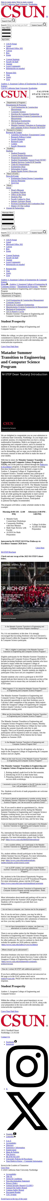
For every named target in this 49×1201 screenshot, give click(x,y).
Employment (11, 1150)
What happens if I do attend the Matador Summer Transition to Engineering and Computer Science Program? (24, 690)
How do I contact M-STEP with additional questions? (21, 969)
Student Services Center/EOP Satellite (26, 162)
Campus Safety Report (15, 1190)
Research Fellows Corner (21, 137)
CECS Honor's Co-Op (20, 123)
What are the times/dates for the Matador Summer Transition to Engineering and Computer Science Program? (24, 715)
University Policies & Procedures (19, 1159)
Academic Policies (18, 192)
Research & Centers (14, 130)
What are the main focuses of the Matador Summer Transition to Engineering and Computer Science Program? (24, 760)
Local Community (13, 66)
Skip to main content (24, 2)
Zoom (8, 55)
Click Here (40, 548)
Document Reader (13, 1192)
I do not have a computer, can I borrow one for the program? (24, 909)
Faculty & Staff (12, 62)
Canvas (9, 51)
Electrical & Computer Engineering (25, 114)
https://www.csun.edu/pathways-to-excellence (20, 945)
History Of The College (20, 206)
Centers (14, 144)
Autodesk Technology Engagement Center (28, 135)
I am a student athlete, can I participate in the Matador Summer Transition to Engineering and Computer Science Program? (24, 847)
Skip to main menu (8, 2)
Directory (10, 1145)
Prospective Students (19, 158)
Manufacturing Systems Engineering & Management (27, 307)
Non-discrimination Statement (18, 1181)
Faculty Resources (18, 146)
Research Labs (17, 141)
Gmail (8, 46)
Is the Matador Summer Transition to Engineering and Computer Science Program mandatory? (24, 627)
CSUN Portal (11, 44)
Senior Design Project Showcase (24, 171)
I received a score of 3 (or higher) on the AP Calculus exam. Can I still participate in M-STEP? (24, 785)
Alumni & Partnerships (15, 208)
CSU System (11, 1194)
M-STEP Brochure (8, 552)
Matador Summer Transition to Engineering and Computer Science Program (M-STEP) (28, 126)
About (9, 185)
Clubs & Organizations (20, 164)
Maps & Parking (12, 1152)
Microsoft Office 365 (14, 48)
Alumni (9, 64)
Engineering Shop (18, 167)
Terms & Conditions (14, 1179)
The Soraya (10, 1154)
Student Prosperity (18, 153)
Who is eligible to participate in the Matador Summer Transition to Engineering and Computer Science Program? (24, 651)
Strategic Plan (16, 197)
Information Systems (19, 169)
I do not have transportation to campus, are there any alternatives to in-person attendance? (24, 927)
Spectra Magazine (18, 181)
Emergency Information (15, 1148)
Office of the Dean (18, 194)
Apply (8, 77)
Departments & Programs (16, 103)
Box (7, 53)
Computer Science (18, 112)
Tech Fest (15, 183)
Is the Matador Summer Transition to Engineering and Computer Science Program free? (24, 743)
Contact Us (5, 1037)
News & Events (12, 174)
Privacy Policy (12, 1183)
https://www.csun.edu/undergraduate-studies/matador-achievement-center (18, 861)
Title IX (9, 1176)
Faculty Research (18, 139)
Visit (8, 75)
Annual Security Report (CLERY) (19, 1185)
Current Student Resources (21, 155)
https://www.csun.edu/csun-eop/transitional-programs (22, 883)
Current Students (12, 59)
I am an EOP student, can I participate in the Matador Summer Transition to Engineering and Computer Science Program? (24, 869)
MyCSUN (5, 39)
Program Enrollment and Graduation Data (27, 204)
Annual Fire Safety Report (16, 1188)
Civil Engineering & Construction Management (25, 300)
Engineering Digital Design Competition (27, 178)
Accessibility (11, 1143)
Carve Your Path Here (9, 346)
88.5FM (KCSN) (13, 1157)
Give (8, 79)
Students (10, 148)
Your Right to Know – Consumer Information (24, 1161)
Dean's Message (17, 190)
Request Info (11, 73)
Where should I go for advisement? (14, 950)
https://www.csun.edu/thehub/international (22, 839)
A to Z (8, 1141)
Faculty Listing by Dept (20, 199)
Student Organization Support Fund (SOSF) (28, 160)
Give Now (5, 1168)
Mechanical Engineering (20, 121)
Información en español (15, 68)
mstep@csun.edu (8, 979)
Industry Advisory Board (21, 201)
